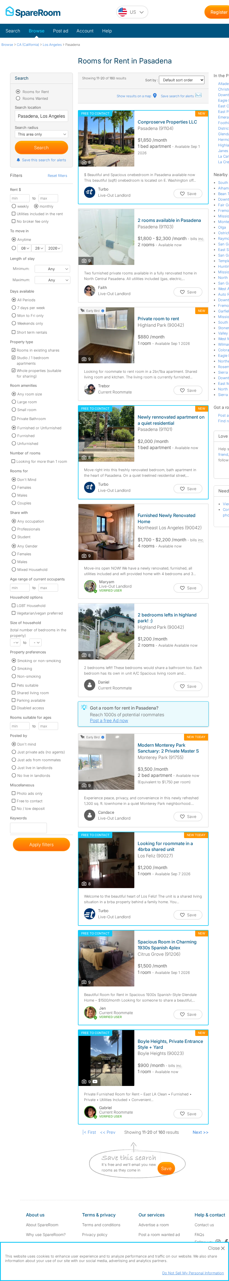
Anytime (24, 239)
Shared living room (33, 693)
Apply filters (41, 844)
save (166, 1168)
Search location (28, 107)
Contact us (204, 1224)
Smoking (24, 668)
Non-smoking (29, 676)
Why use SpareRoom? (46, 1234)
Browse (36, 31)
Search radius (26, 127)
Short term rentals (32, 332)
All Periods (26, 300)
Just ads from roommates (39, 760)
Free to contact (29, 801)
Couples (24, 503)
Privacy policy (95, 1234)
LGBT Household (31, 605)
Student (23, 537)
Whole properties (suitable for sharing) (39, 373)
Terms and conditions (101, 1224)
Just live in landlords (35, 767)
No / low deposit (31, 808)
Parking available (31, 700)
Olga (222, 227)
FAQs (199, 1234)
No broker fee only (33, 221)
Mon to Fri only (30, 315)
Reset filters (57, 175)
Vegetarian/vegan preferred (40, 613)
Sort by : (152, 80)
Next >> (201, 1132)
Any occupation (30, 521)
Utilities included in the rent (40, 214)
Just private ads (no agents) (41, 752)
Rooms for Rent (35, 91)
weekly (23, 206)
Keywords (18, 819)
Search (13, 31)
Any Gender (27, 546)
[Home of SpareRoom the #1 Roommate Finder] (33, 12)
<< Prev (107, 1132)
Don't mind (26, 744)
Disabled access (30, 708)
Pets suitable (27, 685)
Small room (26, 409)
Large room (27, 402)
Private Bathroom (31, 418)
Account (85, 31)
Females (24, 487)
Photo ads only (29, 793)
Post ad (60, 31)
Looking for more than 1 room (41, 461)
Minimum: (21, 268)
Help (107, 31)
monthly (46, 206)
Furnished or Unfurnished (39, 428)
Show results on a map (134, 96)
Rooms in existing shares (38, 350)
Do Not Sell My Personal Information (193, 1273)
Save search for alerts (178, 96)
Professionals (28, 529)
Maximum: (21, 279)
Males (22, 495)
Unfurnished (27, 443)
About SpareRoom (42, 1224)
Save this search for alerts (44, 160)
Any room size (29, 394)
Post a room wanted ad (159, 1234)
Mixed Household (32, 569)
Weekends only (30, 323)
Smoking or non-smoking (39, 660)
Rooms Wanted (35, 98)
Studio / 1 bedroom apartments (33, 360)
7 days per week (31, 307)
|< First (89, 1132)
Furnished (26, 435)
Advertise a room (154, 1224)
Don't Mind (26, 479)
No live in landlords (33, 775)
